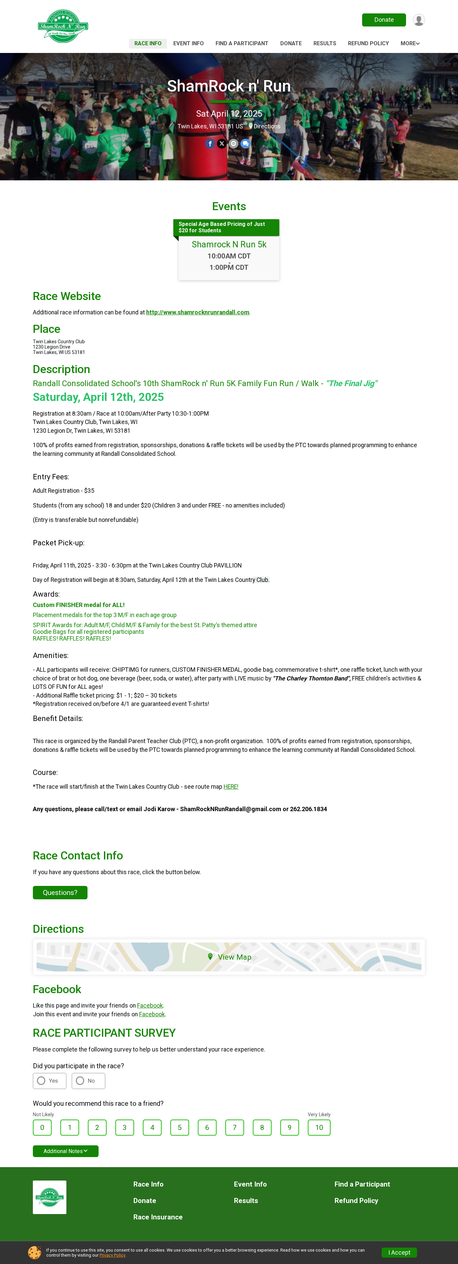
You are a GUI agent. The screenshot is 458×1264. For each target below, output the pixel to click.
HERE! (231, 786)
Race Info (148, 43)
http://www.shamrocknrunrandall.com (197, 312)
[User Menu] (419, 20)
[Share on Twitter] (222, 143)
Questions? (60, 893)
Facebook (150, 1005)
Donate (384, 19)
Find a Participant (242, 43)
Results (324, 43)
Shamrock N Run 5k (229, 244)
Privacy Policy (112, 1255)
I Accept (399, 1252)
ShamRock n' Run (229, 86)
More (408, 43)
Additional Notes (63, 1151)
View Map (234, 957)
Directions (267, 126)
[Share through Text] (245, 143)
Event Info (188, 43)
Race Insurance (158, 1217)
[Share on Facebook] (210, 143)
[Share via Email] (233, 143)
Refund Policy (368, 43)
